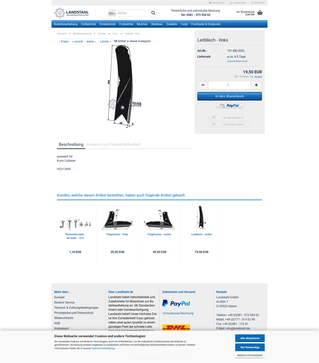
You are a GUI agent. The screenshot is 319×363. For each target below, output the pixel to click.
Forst (184, 24)
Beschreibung (71, 144)
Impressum (61, 328)
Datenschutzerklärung (102, 348)
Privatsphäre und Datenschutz (74, 313)
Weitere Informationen (250, 355)
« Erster (63, 41)
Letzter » (105, 41)
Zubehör (171, 24)
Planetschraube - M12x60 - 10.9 (75, 236)
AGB (57, 323)
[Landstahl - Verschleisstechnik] (78, 13)
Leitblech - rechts (201, 234)
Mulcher (142, 24)
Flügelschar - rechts (159, 234)
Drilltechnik (88, 24)
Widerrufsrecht (63, 318)
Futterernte (126, 24)
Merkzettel (259, 2)
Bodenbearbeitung (66, 24)
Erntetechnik (108, 24)
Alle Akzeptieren (250, 338)
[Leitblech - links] (124, 86)
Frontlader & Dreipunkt (205, 24)
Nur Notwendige (250, 347)
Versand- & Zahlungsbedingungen (76, 307)
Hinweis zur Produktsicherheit (113, 144)
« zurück (77, 41)
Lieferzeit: (204, 56)
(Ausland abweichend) (237, 61)
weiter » (91, 41)
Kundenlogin (239, 2)
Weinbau (157, 24)
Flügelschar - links (117, 234)
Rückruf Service (64, 302)
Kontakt (59, 297)
